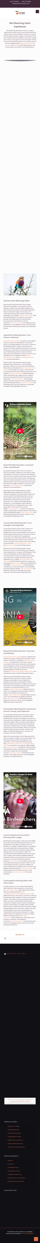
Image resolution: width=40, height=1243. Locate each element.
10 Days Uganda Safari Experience (20, 115)
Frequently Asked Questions (16, 1181)
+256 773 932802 (26, 1)
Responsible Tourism (14, 1171)
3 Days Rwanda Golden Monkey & (20, 141)
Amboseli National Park (16, 485)
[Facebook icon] (15, 6)
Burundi (32, 43)
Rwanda (15, 45)
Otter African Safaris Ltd (15, 237)
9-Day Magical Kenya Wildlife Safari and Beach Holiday (20, 255)
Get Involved (21, 1110)
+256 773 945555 (14, 1)
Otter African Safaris (24, 147)
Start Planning (21, 393)
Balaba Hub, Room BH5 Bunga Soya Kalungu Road (20, 1212)
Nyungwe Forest (14, 671)
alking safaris (27, 894)
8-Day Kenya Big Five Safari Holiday (20, 232)
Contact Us (11, 1164)
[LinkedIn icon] (20, 6)
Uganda (22, 43)
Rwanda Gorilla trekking (16, 689)
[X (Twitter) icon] (17, 6)
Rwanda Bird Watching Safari (12, 657)
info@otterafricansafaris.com (20, 3)
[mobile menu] (37, 11)
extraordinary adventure (24, 76)
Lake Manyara (10, 545)
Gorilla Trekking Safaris (14, 1133)
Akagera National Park (26, 671)
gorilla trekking (10, 743)
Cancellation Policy (13, 1167)
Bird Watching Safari (14, 1130)
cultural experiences (12, 747)
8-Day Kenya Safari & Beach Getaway (20, 210)
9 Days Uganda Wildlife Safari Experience (20, 93)
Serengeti (17, 543)
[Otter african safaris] (20, 12)
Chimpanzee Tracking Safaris (16, 1147)
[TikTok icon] (27, 6)
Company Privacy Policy (14, 1174)
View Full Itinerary (20, 81)
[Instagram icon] (22, 6)
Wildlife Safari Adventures (15, 1140)
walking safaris (15, 563)
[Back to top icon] (36, 1239)
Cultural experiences (17, 379)
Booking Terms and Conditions (17, 1178)
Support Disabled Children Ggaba (20, 1101)
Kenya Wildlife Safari (22, 259)
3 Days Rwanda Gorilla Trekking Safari (20, 163)
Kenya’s (33, 215)
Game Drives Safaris (14, 1126)
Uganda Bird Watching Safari (11, 341)
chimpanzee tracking (21, 743)
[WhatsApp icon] (12, 6)
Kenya (27, 43)
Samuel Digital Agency (27, 1233)
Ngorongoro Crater (25, 543)
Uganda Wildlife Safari (16, 74)
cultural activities (14, 861)
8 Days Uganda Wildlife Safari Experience (20, 71)
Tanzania (7, 45)
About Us (10, 1160)
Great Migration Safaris (14, 1136)
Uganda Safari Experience (20, 118)
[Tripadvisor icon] (25, 6)
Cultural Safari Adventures (15, 1143)
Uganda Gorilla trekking (26, 315)
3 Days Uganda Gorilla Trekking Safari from (20, 185)
